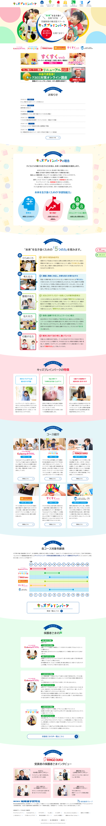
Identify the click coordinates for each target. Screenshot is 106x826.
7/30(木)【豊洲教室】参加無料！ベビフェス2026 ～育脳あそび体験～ (39, 120)
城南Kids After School (72, 815)
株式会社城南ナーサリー (44, 815)
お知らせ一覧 (52, 137)
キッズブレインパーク (18, 812)
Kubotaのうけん (30, 812)
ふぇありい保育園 (58, 815)
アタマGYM (41, 812)
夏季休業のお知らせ (26, 107)
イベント (30, 111)
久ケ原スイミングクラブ (30, 815)
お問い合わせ (44, 820)
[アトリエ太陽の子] (60, 48)
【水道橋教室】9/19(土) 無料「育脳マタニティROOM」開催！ (36, 114)
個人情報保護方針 (54, 820)
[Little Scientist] (87, 48)
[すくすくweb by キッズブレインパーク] (73, 48)
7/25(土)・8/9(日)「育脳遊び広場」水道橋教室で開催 (35, 126)
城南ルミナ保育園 (85, 812)
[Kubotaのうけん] (19, 48)
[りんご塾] (46, 48)
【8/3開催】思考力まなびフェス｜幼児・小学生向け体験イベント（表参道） (39, 132)
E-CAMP (57, 812)
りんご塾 (49, 812)
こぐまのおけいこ (17, 815)
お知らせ (30, 99)
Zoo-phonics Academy (70, 812)
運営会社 (63, 820)
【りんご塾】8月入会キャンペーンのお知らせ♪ (32, 101)
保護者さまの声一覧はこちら (53, 736)
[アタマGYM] (33, 48)
